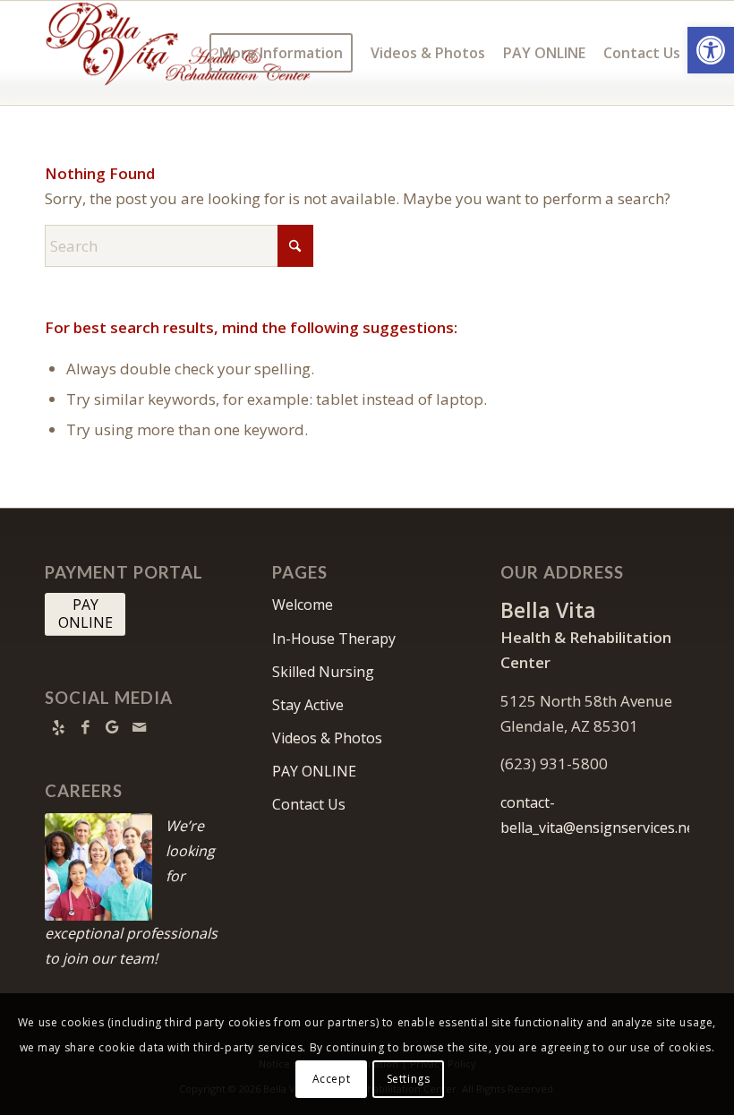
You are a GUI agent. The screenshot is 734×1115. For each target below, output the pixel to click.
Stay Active (308, 705)
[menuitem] (281, 53)
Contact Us (309, 804)
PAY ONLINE (314, 771)
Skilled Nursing (323, 672)
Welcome (302, 604)
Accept (331, 1078)
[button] (710, 50)
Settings (409, 1078)
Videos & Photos (327, 738)
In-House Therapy (334, 638)
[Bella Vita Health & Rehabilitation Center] (179, 53)
